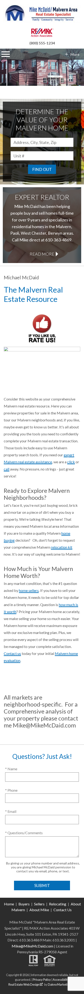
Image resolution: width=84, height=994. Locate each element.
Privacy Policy (42, 979)
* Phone (11, 790)
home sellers (29, 590)
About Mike (39, 909)
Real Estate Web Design (24, 984)
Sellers (39, 904)
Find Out (42, 169)
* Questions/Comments (24, 833)
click (71, 462)
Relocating (57, 904)
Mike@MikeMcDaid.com (32, 946)
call (6, 469)
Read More (42, 254)
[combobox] (42, 142)
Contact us (12, 653)
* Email (10, 811)
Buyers (24, 904)
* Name (11, 769)
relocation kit (61, 547)
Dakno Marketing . (61, 984)
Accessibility (61, 979)
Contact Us (62, 909)
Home (9, 904)
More (74, 54)
